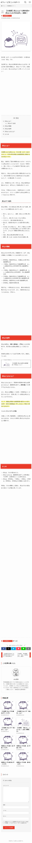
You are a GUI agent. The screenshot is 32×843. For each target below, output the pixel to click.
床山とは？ (8, 121)
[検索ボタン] (25, 2)
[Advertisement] (16, 94)
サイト (4, 816)
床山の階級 (8, 126)
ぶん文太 (16, 679)
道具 (16, 641)
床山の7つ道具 (12, 123)
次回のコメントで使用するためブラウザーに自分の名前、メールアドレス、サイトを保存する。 (16, 822)
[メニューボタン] (30, 2)
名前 (4, 804)
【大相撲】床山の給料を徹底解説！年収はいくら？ (20, 364)
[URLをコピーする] (28, 648)
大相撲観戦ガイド (7, 15)
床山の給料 (8, 128)
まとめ (7, 134)
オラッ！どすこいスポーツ (10, 2)
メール (4, 810)
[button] (3, 648)
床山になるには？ (10, 131)
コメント (6, 785)
